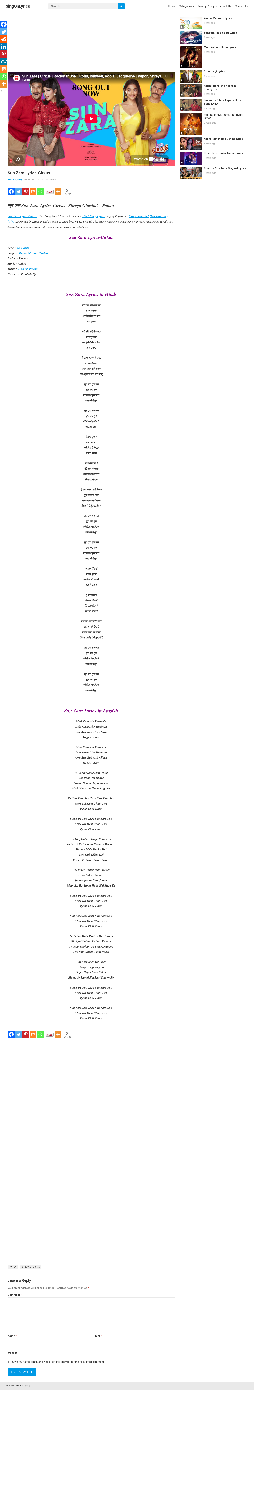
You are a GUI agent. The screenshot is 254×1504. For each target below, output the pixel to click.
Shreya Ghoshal (38, 253)
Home (171, 6)
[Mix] (33, 191)
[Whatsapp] (40, 191)
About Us (225, 6)
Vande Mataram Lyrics (218, 18)
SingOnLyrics (18, 6)
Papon (23, 253)
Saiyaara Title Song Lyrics (220, 32)
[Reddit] (3, 39)
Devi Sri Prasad (28, 269)
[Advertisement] (91, 44)
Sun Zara (23, 248)
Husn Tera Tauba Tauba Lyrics (223, 153)
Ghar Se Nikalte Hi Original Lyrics (225, 168)
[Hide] (1, 91)
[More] (58, 191)
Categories (185, 6)
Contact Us (241, 6)
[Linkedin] (3, 46)
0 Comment (52, 179)
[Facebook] (11, 191)
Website (12, 1352)
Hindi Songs (15, 179)
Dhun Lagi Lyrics (214, 71)
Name (12, 1336)
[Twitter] (18, 191)
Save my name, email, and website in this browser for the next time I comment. (58, 1361)
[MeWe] (3, 61)
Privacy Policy (206, 6)
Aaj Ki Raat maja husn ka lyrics (223, 138)
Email (98, 1336)
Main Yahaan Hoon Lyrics (220, 47)
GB (26, 179)
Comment (15, 1294)
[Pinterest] (25, 191)
